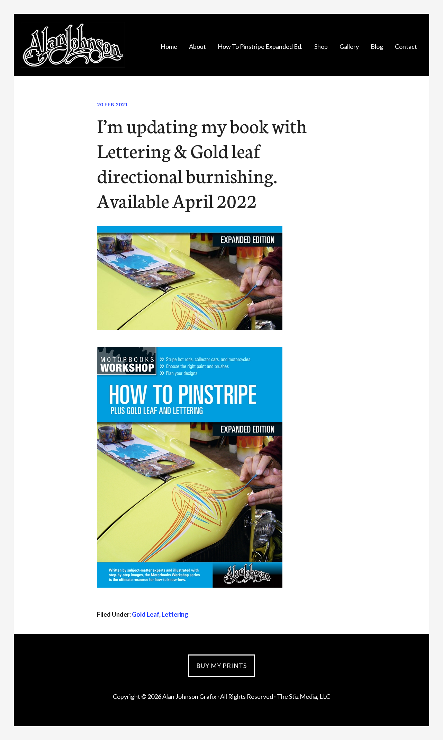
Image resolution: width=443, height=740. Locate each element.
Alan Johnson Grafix (73, 45)
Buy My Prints (221, 665)
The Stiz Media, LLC (303, 696)
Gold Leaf (145, 614)
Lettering (175, 614)
